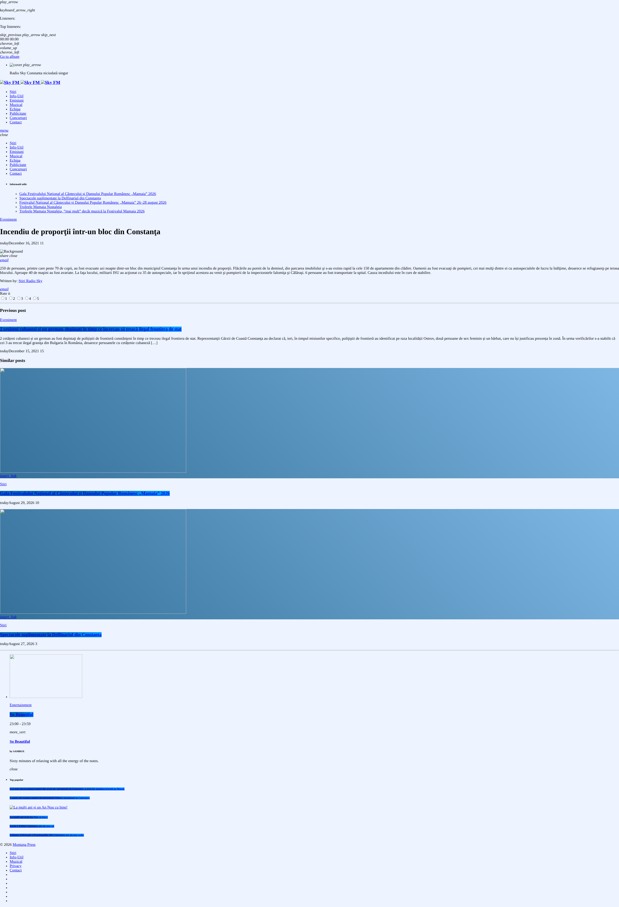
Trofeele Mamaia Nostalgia (40, 207)
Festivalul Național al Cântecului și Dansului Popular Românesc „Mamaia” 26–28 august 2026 (92, 203)
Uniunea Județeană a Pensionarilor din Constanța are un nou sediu (47, 835)
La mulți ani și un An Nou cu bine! (29, 817)
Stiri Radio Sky (31, 281)
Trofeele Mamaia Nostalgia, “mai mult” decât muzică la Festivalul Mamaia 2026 (82, 211)
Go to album (9, 57)
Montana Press (24, 845)
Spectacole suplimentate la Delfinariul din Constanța (60, 198)
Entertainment (21, 705)
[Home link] (30, 82)
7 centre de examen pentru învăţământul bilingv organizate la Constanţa (50, 797)
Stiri (3, 484)
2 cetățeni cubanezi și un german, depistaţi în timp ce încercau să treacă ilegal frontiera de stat (91, 329)
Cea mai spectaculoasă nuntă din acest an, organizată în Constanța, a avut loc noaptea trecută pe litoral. (67, 788)
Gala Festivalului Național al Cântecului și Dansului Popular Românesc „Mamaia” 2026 (87, 194)
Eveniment (8, 219)
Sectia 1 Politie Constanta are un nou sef (32, 826)
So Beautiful (21, 714)
